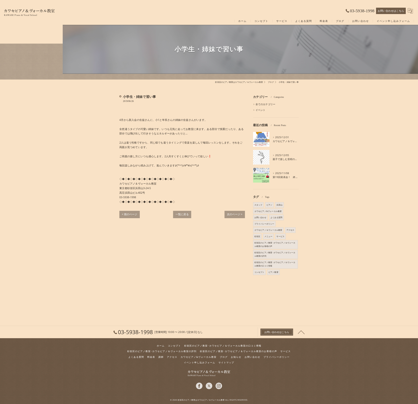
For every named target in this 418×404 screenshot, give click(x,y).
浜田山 (279, 204)
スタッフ (258, 204)
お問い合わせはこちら (391, 11)
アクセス (290, 230)
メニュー (268, 236)
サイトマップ (226, 362)
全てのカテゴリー (265, 104)
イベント (260, 110)
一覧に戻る (182, 214)
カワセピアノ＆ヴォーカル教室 (268, 230)
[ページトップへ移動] (301, 332)
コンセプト (259, 272)
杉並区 (257, 236)
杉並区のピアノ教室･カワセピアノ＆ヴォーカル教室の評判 (274, 254)
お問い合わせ (260, 217)
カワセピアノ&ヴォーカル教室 (268, 211)
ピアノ (269, 204)
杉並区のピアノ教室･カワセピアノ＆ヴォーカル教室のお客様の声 (274, 244)
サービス (280, 236)
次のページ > (234, 214)
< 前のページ (129, 214)
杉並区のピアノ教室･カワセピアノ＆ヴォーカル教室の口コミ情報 (274, 264)
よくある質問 (276, 217)
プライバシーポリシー (264, 223)
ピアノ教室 (273, 272)
